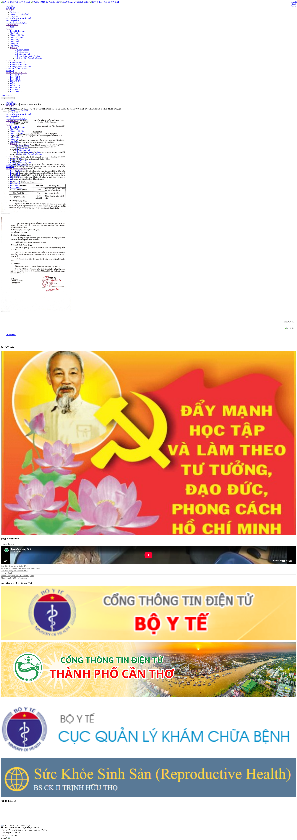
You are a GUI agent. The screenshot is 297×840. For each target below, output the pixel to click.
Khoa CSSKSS (16, 92)
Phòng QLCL (15, 87)
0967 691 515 (7, 95)
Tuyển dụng (14, 46)
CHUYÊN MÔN (12, 25)
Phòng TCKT (15, 83)
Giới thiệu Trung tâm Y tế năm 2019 (14, 571)
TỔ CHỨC (10, 10)
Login (293, 6)
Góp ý (293, 4)
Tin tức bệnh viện (16, 37)
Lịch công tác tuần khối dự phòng (27, 56)
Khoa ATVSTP (16, 75)
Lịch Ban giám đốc (22, 50)
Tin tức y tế (14, 41)
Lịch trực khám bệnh (22, 54)
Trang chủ (9, 6)
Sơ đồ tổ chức (15, 12)
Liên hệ (294, 2)
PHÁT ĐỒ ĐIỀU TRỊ (14, 20)
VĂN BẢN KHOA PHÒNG (16, 73)
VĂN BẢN (10, 71)
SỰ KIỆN (9, 29)
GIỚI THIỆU (11, 8)
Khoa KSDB (15, 77)
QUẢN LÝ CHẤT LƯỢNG (16, 23)
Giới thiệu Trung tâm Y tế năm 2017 (14, 566)
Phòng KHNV (15, 81)
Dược (12, 27)
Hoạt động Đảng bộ (17, 62)
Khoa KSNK (15, 89)
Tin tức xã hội (15, 39)
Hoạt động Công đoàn (18, 64)
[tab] (151, 335)
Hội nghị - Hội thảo (17, 31)
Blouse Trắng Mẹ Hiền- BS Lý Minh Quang (17, 576)
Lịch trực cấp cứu (21, 52)
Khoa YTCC (15, 79)
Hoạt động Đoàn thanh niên (20, 66)
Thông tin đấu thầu (17, 35)
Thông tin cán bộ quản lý (19, 14)
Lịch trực (13, 48)
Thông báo (14, 43)
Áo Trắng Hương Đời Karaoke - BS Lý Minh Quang (20, 568)
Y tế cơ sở (14, 16)
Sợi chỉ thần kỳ (6, 573)
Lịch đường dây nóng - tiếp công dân (28, 58)
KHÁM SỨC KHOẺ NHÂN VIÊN (19, 18)
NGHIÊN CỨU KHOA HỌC (17, 69)
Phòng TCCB (15, 85)
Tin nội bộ (14, 33)
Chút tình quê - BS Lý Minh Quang (14, 578)
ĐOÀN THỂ (10, 60)
